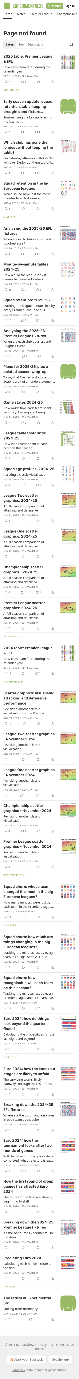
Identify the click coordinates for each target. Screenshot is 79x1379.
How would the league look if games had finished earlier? (24, 277)
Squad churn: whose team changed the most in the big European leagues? (28, 891)
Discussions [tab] (36, 44)
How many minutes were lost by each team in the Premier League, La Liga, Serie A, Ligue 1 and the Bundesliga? (27, 904)
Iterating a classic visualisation (25, 474)
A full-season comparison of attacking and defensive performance (23, 508)
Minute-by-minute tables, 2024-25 (26, 266)
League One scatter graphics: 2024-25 (20, 533)
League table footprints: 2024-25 (24, 435)
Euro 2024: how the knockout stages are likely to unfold (29, 1071)
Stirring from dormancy (20, 1309)
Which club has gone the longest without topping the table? (28, 147)
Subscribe (54, 6)
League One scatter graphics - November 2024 (29, 772)
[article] (39, 69)
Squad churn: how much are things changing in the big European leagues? (28, 942)
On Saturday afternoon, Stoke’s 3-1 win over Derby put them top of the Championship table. (29, 160)
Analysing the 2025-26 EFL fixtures (27, 231)
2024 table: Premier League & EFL (28, 650)
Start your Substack (28, 1359)
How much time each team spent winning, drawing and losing (27, 410)
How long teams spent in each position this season (25, 446)
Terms (53, 1345)
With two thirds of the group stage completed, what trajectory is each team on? (28, 1158)
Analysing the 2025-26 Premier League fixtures (24, 333)
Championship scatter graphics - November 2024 (27, 808)
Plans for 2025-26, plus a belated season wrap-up (25, 369)
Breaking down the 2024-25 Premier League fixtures (28, 1224)
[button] (8, 14)
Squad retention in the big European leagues (26, 185)
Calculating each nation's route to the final (27, 1265)
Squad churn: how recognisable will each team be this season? (28, 983)
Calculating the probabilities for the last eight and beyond (28, 1036)
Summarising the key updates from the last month (29, 119)
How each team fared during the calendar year (26, 69)
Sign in (70, 6)
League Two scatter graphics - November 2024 (29, 736)
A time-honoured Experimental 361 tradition (29, 1235)
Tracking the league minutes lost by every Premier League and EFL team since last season (29, 307)
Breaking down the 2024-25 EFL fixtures (28, 1107)
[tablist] (24, 44)
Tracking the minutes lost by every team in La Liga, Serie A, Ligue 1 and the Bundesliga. (28, 954)
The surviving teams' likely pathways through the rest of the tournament (27, 1081)
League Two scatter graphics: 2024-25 (20, 498)
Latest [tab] (10, 44)
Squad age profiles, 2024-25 (28, 469)
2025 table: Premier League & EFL (27, 59)
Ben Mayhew (30, 76)
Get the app (60, 1359)
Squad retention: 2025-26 (26, 300)
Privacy (42, 1345)
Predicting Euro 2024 (22, 1258)
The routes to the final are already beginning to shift (27, 1199)
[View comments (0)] (22, 132)
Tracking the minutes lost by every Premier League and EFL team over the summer (28, 995)
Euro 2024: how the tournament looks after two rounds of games (27, 1145)
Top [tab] (21, 44)
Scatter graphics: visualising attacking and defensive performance (29, 698)
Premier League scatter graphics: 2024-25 (24, 605)
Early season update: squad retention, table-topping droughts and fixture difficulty (27, 106)
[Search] (71, 44)
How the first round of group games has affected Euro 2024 (28, 1186)
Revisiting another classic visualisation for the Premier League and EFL (23, 711)
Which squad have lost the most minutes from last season (26, 196)
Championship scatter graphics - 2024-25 (23, 569)
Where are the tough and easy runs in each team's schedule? (28, 1117)
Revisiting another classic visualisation (21, 746)
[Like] (6, 795)
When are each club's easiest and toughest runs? (27, 241)
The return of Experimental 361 (27, 1300)
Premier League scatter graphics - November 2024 (27, 844)
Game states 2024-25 (23, 402)
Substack (18, 1370)
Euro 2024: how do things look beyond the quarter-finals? (26, 1023)
